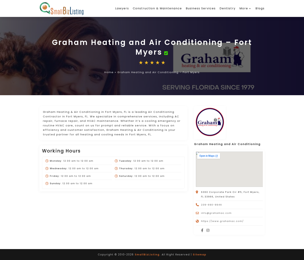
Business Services (201, 8)
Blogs (260, 8)
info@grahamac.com (216, 213)
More (243, 8)
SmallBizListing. (148, 254)
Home (109, 72)
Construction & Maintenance (157, 8)
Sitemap (199, 254)
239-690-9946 (211, 204)
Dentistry (228, 8)
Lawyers (122, 8)
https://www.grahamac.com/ (222, 221)
